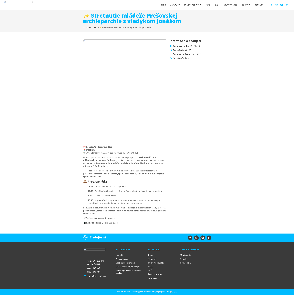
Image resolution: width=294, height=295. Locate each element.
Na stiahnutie (122, 259)
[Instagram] (276, 5)
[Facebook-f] (271, 5)
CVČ (216, 5)
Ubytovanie (185, 255)
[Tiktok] (287, 5)
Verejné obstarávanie (125, 262)
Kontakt (259, 5)
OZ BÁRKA (246, 5)
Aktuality (175, 5)
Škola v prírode (230, 5)
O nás (163, 5)
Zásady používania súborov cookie (128, 271)
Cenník (183, 259)
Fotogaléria (185, 262)
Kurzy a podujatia (192, 5)
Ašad (208, 5)
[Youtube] (281, 5)
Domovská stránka (90, 27)
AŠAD (150, 266)
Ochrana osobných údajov (128, 266)
